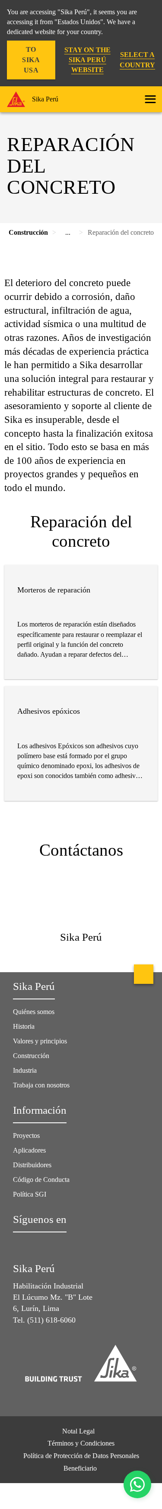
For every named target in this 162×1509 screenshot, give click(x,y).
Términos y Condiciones (81, 1443)
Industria (25, 1070)
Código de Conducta (42, 1179)
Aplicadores (29, 1150)
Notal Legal (78, 1431)
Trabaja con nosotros (41, 1085)
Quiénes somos (33, 1011)
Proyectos (26, 1135)
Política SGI (29, 1194)
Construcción (31, 1055)
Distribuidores (32, 1165)
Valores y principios (40, 1041)
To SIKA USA (31, 60)
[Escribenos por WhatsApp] (137, 1484)
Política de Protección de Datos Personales (81, 1455)
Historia (24, 1026)
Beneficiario (81, 1468)
